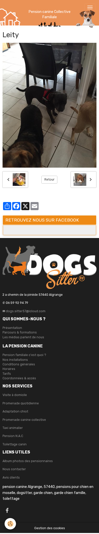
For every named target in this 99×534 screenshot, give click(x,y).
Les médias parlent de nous (23, 337)
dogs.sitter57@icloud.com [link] (25, 311)
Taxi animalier (13, 428)
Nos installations (15, 360)
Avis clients (11, 477)
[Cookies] (10, 523)
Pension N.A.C (13, 436)
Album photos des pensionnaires (28, 461)
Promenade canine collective (24, 420)
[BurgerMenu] (89, 7)
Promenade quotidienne (21, 403)
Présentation (12, 328)
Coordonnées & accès (19, 378)
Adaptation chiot (15, 411)
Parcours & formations (20, 332)
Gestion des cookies (49, 528)
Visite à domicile (15, 395)
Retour (49, 179)
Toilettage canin (15, 444)
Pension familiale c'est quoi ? (24, 355)
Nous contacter (14, 469)
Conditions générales (19, 364)
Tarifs (7, 373)
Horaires (9, 369)
